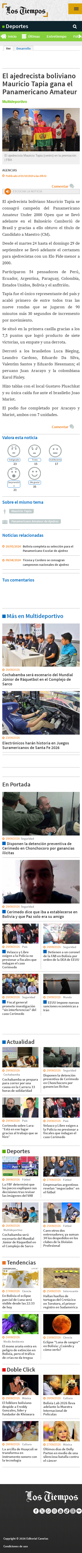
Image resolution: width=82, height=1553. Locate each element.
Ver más (7, 623)
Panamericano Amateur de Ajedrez (35, 521)
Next (80, 36)
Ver (9, 48)
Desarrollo (23, 48)
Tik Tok (67, 1511)
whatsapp (48, 1511)
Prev (1, 36)
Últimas (34, 36)
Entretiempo (57, 36)
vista (5, 792)
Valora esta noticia (19, 437)
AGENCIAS (9, 170)
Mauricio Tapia (21, 511)
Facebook (36, 1511)
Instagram (54, 1511)
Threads (73, 1511)
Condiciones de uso (15, 1546)
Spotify (79, 1511)
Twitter (42, 1511)
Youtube (61, 1511)
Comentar (60, 186)
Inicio (12, 36)
